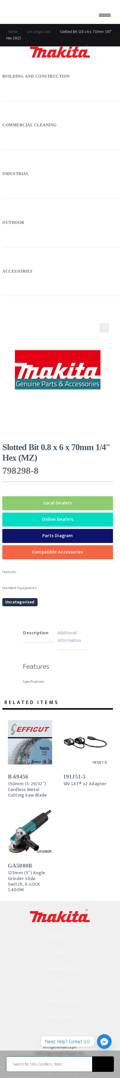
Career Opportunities (67, 1033)
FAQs (60, 985)
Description (35, 633)
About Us (60, 936)
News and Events (63, 1001)
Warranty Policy (62, 969)
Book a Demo (60, 1017)
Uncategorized (20, 602)
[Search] (103, 1064)
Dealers (60, 952)
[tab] (38, 634)
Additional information (69, 637)
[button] (104, 327)
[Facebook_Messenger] (104, 1041)
